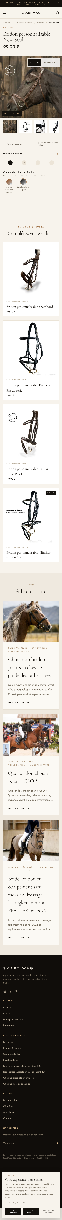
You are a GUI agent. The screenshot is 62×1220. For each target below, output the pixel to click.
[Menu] (6, 12)
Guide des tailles (11, 1054)
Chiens (6, 1013)
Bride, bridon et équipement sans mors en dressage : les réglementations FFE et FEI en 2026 (27, 894)
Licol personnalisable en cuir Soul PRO (22, 1066)
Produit (34, 62)
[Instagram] (5, 991)
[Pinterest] (16, 991)
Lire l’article (16, 702)
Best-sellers (8, 1025)
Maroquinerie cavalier (14, 1019)
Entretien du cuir (11, 1060)
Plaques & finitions (12, 1048)
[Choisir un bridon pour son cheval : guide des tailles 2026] (31, 621)
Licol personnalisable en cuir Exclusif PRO (24, 1071)
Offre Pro (8, 1106)
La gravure (8, 1042)
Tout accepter (13, 1211)
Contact (7, 1118)
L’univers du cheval (24, 22)
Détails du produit (31, 153)
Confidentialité (42, 1158)
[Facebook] (10, 991)
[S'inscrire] (57, 1142)
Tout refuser (31, 1211)
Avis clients (8, 1112)
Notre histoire (10, 1100)
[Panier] (56, 12)
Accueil (6, 22)
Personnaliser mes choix (48, 1212)
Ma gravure (50, 62)
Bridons (40, 22)
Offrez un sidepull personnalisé (18, 1077)
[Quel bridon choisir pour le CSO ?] (31, 735)
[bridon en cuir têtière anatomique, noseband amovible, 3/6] (40, 126)
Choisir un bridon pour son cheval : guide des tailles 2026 (29, 667)
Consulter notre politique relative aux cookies (20, 1203)
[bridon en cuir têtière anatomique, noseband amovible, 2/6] (25, 126)
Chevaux (7, 1007)
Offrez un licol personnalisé (16, 1083)
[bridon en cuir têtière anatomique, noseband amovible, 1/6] (10, 126)
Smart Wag (31, 13)
